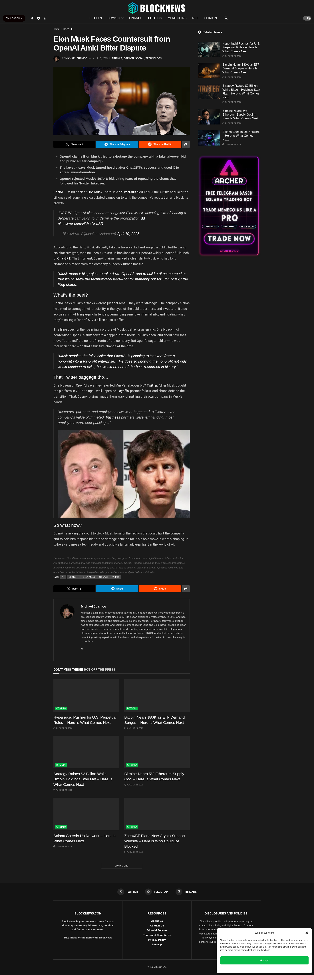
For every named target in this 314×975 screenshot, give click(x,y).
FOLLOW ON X (14, 18)
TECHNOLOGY (154, 58)
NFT (195, 18)
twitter (115, 577)
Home (56, 29)
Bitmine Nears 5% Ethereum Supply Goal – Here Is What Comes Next (240, 114)
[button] (307, 933)
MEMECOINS (177, 18)
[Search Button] (226, 18)
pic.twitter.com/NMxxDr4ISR (80, 224)
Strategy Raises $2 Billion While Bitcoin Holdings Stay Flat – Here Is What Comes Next (82, 779)
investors (169, 309)
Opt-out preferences (253, 968)
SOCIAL (139, 58)
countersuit (128, 192)
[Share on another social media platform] (186, 144)
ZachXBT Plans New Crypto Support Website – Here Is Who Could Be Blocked (154, 841)
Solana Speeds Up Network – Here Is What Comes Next (241, 135)
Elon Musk (94, 192)
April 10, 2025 (100, 58)
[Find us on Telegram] (38, 18)
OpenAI (59, 192)
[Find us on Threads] (45, 18)
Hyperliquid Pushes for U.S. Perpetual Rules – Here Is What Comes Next (241, 47)
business (113, 417)
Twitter (152, 385)
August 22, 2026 (63, 846)
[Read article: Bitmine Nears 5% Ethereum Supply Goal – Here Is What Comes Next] (157, 752)
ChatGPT (63, 258)
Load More (121, 866)
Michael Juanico (76, 58)
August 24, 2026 (63, 728)
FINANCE (135, 18)
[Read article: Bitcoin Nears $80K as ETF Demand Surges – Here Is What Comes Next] (157, 695)
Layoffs (123, 391)
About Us (157, 920)
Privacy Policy (157, 939)
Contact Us (157, 925)
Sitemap (157, 944)
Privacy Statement (274, 968)
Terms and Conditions (157, 935)
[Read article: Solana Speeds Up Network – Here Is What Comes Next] (86, 814)
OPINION (210, 18)
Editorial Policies (156, 930)
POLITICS (155, 18)
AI (161, 192)
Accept (264, 960)
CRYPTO (114, 18)
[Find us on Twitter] (32, 18)
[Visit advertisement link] (229, 206)
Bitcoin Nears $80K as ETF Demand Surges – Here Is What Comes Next (240, 68)
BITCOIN (95, 18)
